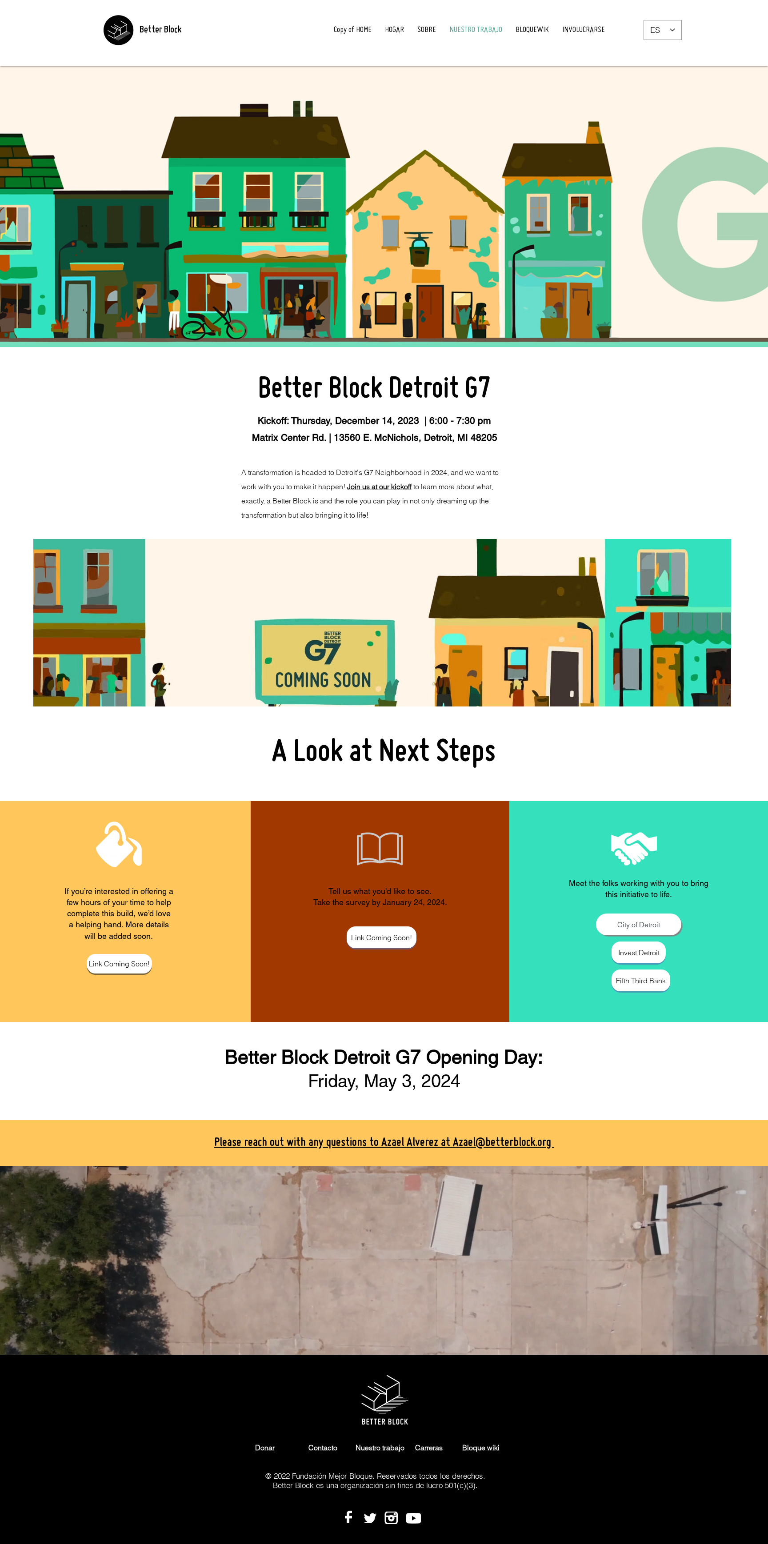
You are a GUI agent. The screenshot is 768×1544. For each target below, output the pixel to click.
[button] (110, 963)
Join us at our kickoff (379, 486)
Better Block (160, 30)
